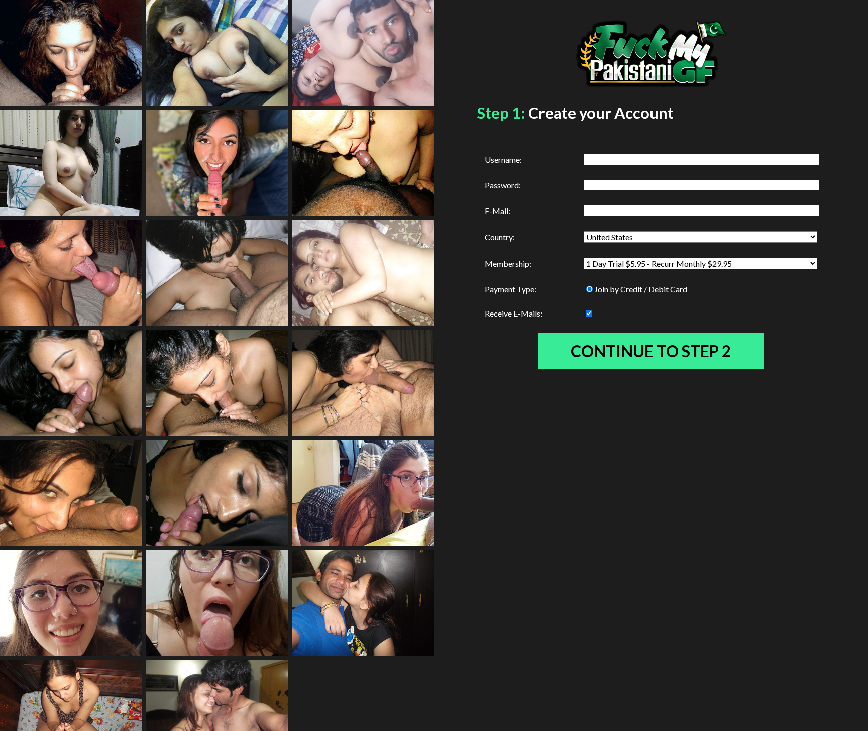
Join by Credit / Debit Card (640, 289)
